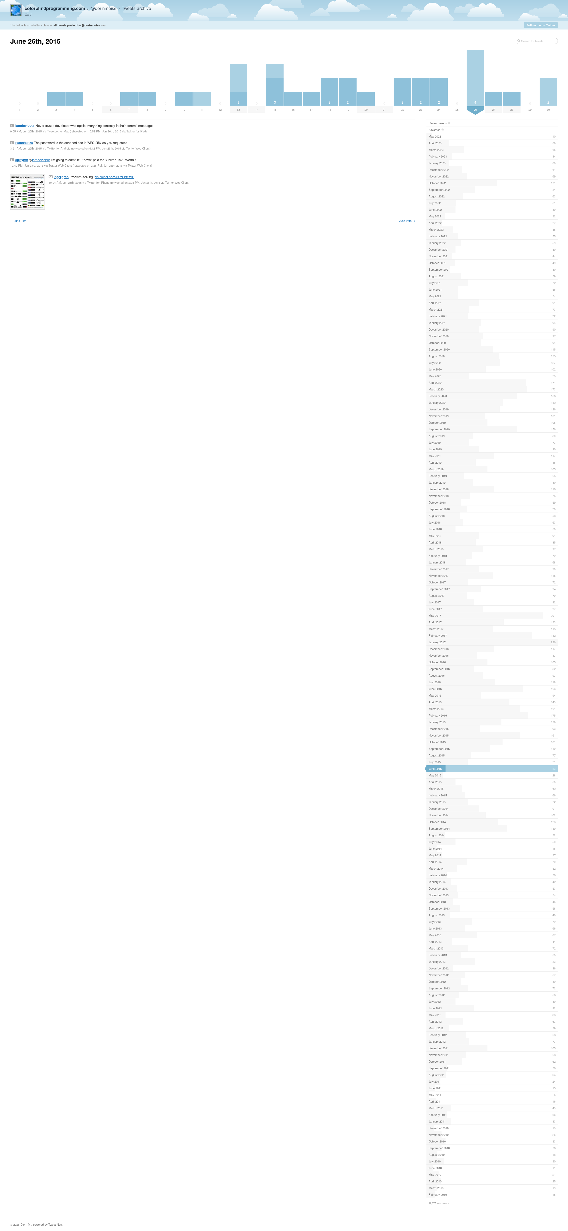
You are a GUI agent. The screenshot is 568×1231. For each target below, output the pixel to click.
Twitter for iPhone (98, 182)
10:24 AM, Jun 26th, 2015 (65, 182)
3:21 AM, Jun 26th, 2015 (26, 148)
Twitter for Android (58, 148)
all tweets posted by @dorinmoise (76, 25)
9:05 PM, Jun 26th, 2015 (26, 131)
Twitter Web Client (138, 148)
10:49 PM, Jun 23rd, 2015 (26, 165)
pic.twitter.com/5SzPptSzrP (114, 176)
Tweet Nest (55, 1224)
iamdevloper (41, 159)
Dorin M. (25, 1224)
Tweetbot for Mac (58, 131)
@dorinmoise (103, 8)
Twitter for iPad (136, 131)
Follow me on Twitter (541, 25)
